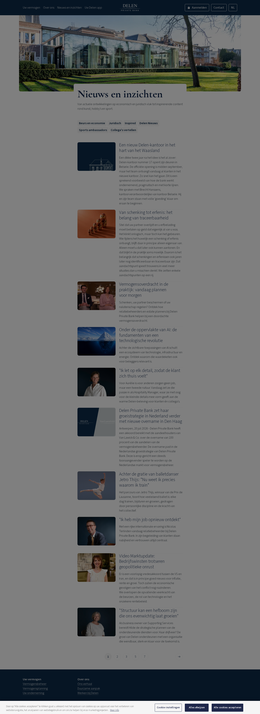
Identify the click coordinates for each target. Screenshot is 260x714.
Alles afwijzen (197, 707)
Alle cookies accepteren (227, 707)
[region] (130, 707)
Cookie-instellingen (168, 707)
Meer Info (114, 710)
